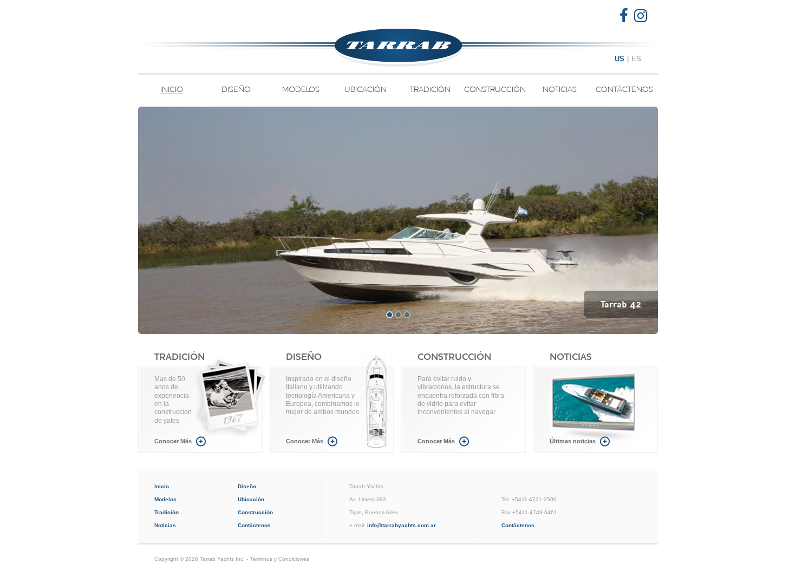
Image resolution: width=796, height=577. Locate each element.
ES (636, 59)
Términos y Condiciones (279, 559)
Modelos (300, 90)
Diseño (236, 90)
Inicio (171, 90)
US (619, 59)
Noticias (560, 90)
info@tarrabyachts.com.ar (401, 525)
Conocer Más (173, 441)
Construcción (495, 90)
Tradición (430, 90)
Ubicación (365, 90)
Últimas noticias (573, 441)
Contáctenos (624, 90)
